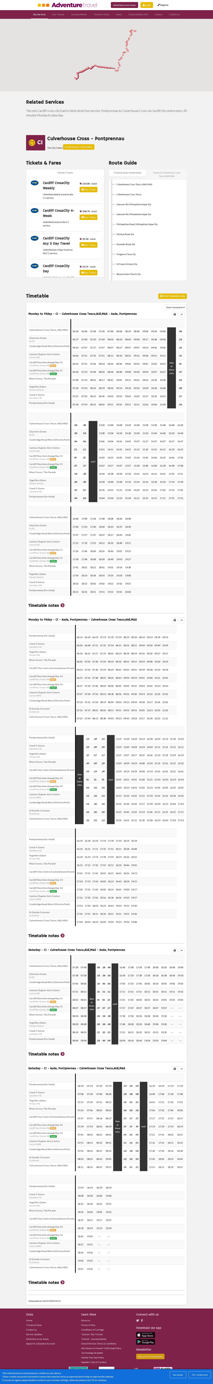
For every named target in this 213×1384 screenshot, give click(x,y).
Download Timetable (78, 147)
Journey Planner (79, 14)
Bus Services (39, 14)
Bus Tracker (58, 14)
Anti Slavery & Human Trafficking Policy (101, 1348)
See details (178, 1375)
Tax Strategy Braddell (92, 1352)
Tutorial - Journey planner (93, 1338)
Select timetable (174, 307)
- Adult (89, 183)
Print (173, 296)
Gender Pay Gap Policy (92, 1357)
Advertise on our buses (124, 5)
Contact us (174, 14)
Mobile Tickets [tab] (65, 172)
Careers (158, 14)
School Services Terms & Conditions (98, 1343)
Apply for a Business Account (40, 1343)
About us (85, 1320)
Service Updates (34, 1334)
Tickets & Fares (101, 14)
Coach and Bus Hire (138, 14)
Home (29, 1320)
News (119, 14)
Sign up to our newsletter (150, 1356)
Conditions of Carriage (92, 1329)
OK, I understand (200, 1375)
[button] (62, 605)
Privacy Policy (88, 1325)
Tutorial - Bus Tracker (92, 1334)
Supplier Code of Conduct (94, 1362)
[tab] (127, 172)
